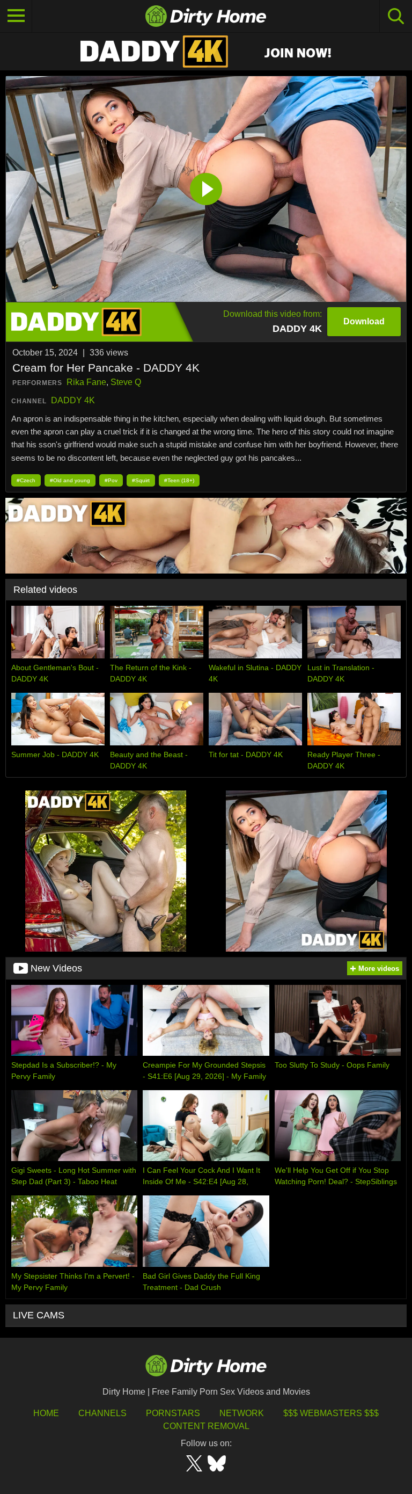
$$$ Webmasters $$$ (331, 1413)
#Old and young (70, 480)
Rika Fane (86, 382)
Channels (102, 1413)
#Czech (26, 480)
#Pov (111, 480)
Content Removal (206, 1426)
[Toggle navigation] (16, 16)
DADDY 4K (73, 400)
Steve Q (126, 382)
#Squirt (141, 480)
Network (241, 1413)
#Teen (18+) (179, 480)
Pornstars (173, 1413)
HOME (46, 1413)
